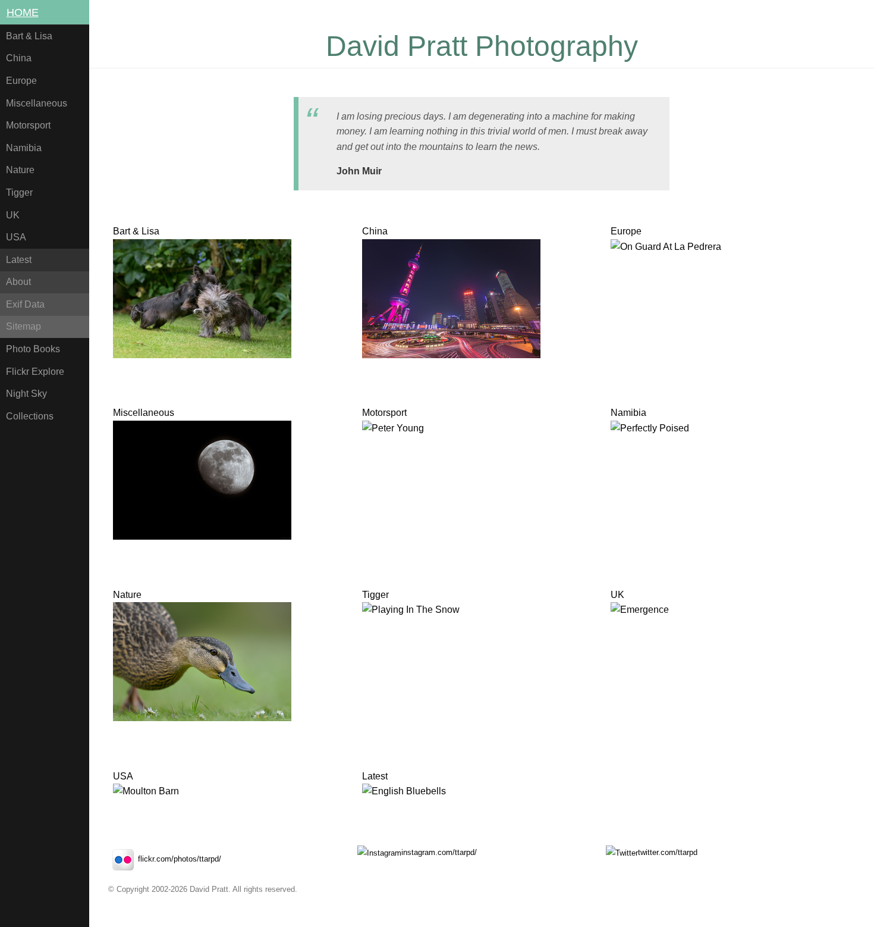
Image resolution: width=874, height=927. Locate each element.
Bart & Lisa (29, 36)
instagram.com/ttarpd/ (439, 852)
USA (16, 237)
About (18, 282)
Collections (30, 416)
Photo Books (33, 349)
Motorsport (28, 125)
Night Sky (26, 394)
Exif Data (25, 304)
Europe (21, 81)
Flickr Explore (35, 372)
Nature (20, 170)
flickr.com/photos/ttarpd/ (179, 858)
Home (23, 12)
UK (13, 215)
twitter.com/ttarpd (667, 852)
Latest (19, 260)
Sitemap (23, 326)
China (19, 58)
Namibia (24, 148)
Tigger (19, 192)
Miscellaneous (36, 103)
